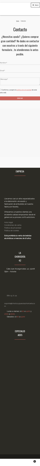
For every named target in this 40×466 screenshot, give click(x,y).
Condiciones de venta (12, 225)
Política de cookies (11, 231)
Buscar (20, 462)
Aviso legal (8, 222)
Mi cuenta (6, 462)
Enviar (20, 98)
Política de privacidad (12, 228)
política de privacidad (24, 90)
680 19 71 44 (12, 296)
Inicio (17, 21)
